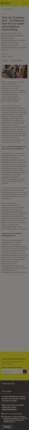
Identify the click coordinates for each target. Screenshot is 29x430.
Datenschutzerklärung (9, 409)
